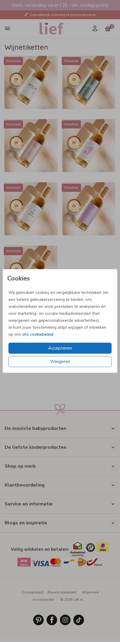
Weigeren (60, 361)
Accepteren (60, 348)
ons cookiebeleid (37, 334)
